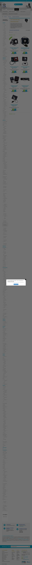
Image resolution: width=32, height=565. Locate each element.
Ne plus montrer (16, 284)
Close (25, 279)
